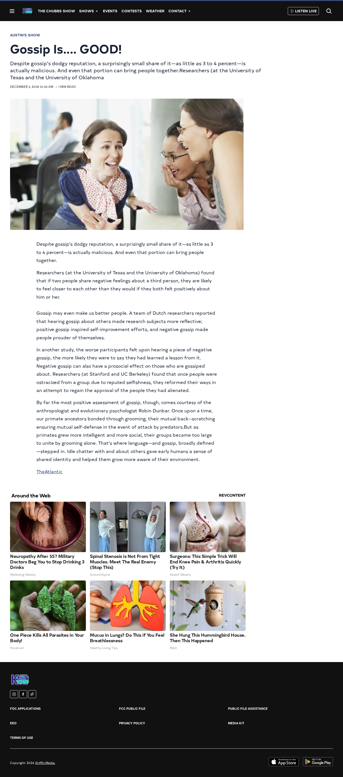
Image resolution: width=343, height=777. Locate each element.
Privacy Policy (132, 723)
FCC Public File (132, 708)
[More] (97, 11)
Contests (132, 11)
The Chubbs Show (56, 11)
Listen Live (306, 11)
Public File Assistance (248, 708)
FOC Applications (25, 708)
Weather (155, 11)
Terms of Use (21, 737)
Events (110, 11)
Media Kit (236, 723)
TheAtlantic (49, 471)
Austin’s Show (25, 35)
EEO (13, 723)
